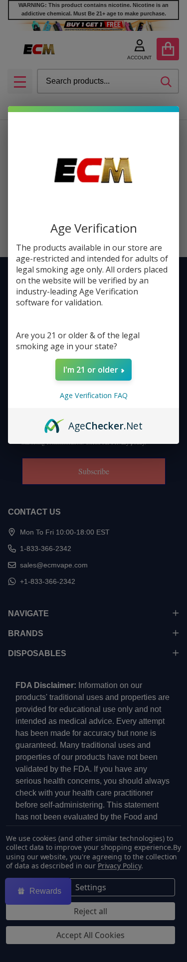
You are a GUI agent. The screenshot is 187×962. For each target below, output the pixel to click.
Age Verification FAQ (94, 395)
